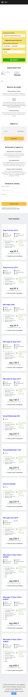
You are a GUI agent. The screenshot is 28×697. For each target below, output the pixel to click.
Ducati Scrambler (9, 484)
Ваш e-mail (3, 194)
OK (14, 693)
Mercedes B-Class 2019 (12, 342)
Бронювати (14, 60)
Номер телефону (5, 186)
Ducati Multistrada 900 (11, 416)
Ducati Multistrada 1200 (12, 450)
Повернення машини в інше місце (13, 40)
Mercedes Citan (9, 305)
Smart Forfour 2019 (10, 230)
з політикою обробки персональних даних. (10, 208)
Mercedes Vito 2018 (10, 518)
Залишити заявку (14, 203)
